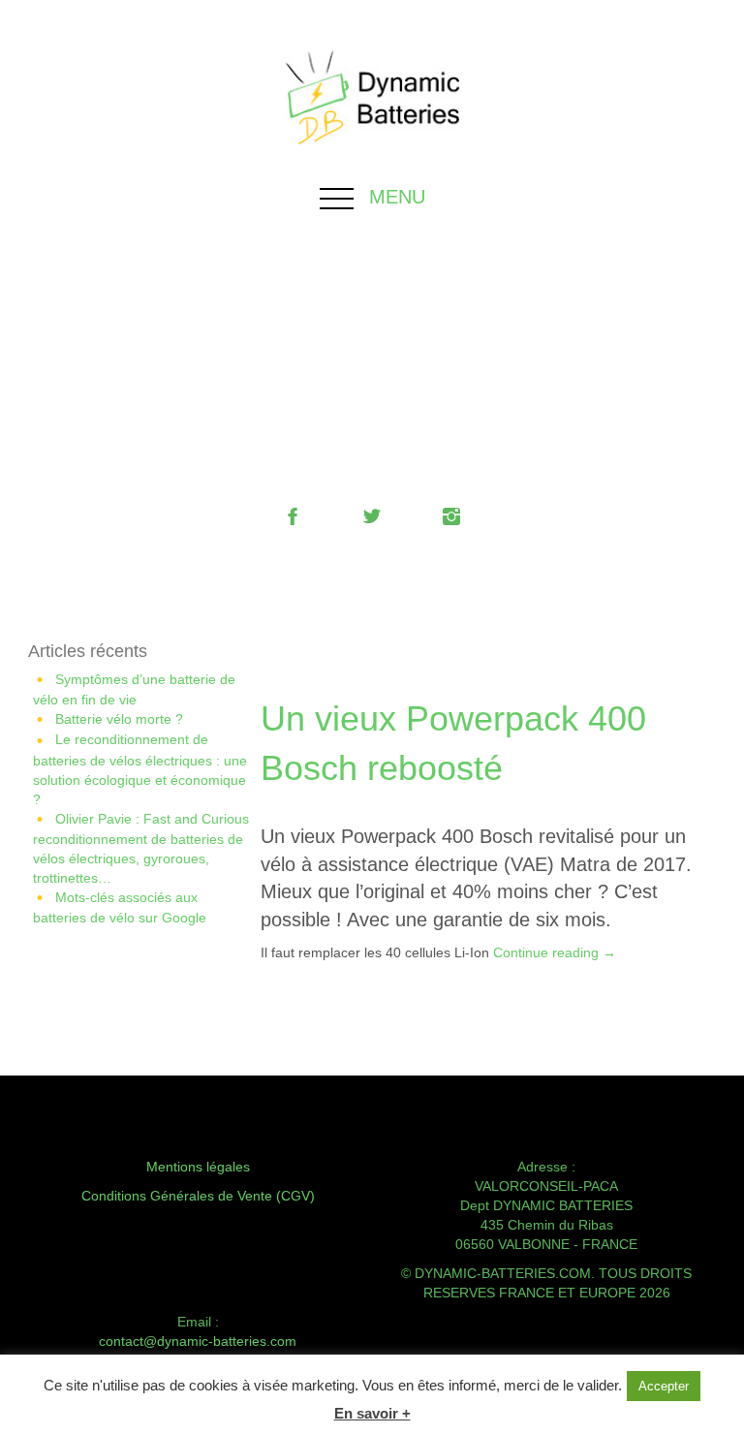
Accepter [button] (663, 1386)
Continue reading (554, 952)
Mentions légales (198, 1166)
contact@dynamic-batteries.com (197, 1341)
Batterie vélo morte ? (119, 719)
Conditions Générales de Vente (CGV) (198, 1195)
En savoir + (372, 1413)
